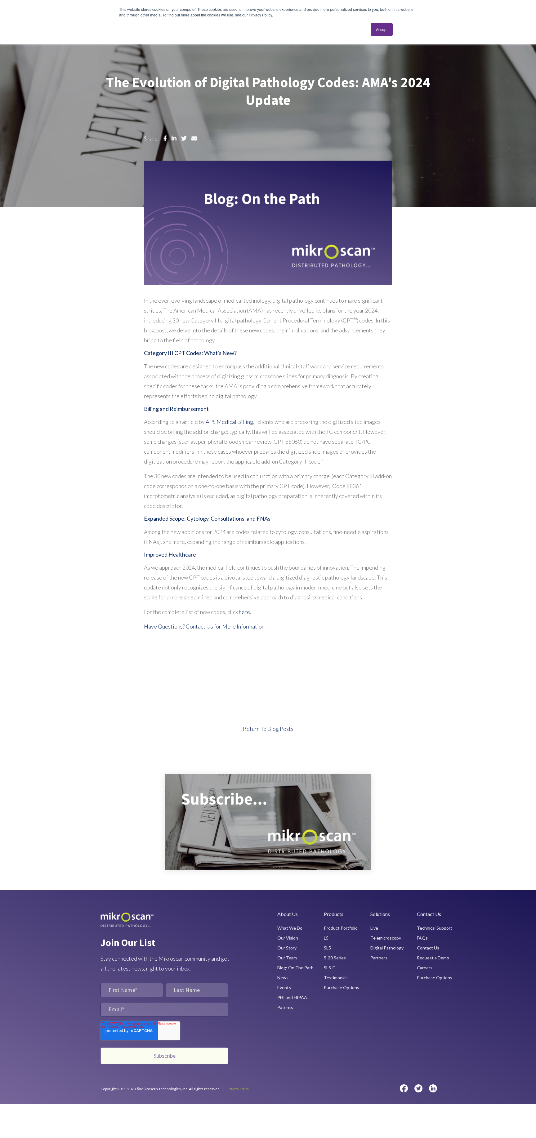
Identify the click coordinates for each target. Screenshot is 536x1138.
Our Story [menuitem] (287, 947)
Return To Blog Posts (268, 728)
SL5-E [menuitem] (329, 967)
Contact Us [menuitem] (428, 947)
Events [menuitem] (284, 987)
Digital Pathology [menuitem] (387, 947)
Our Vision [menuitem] (287, 937)
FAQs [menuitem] (422, 937)
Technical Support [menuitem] (434, 928)
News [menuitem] (282, 977)
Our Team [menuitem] (287, 957)
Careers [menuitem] (424, 967)
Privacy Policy (238, 1089)
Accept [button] (381, 29)
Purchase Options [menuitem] (341, 987)
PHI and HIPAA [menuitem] (292, 997)
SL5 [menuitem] (327, 947)
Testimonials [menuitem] (336, 977)
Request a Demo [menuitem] (433, 957)
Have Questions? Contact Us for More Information (204, 626)
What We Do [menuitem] (289, 928)
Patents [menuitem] (285, 1007)
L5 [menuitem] (326, 937)
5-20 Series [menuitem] (335, 957)
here (244, 611)
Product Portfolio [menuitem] (341, 928)
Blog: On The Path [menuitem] (295, 967)
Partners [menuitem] (378, 957)
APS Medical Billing (229, 421)
